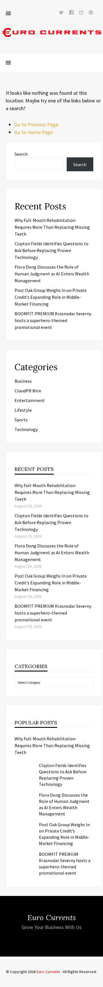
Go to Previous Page (36, 124)
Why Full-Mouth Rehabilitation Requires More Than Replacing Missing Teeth (52, 227)
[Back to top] (97, 981)
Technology (26, 429)
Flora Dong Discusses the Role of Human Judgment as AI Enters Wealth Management (52, 273)
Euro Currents (48, 971)
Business (23, 381)
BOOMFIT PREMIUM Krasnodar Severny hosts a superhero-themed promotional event (53, 320)
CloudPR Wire (28, 390)
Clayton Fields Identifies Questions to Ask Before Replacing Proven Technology (51, 250)
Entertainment (30, 400)
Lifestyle (23, 410)
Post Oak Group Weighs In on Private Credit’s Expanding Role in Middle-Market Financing (51, 297)
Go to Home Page (33, 132)
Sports (21, 420)
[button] (8, 14)
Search (21, 154)
